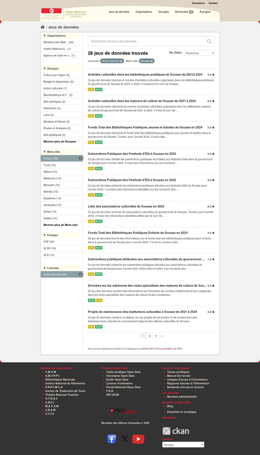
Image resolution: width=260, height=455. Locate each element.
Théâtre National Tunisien (62, 394)
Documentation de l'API (169, 348)
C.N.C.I (49, 402)
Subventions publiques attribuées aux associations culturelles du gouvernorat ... (146, 259)
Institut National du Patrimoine (65, 383)
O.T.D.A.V (51, 398)
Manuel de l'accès (178, 375)
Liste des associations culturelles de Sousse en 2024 (126, 206)
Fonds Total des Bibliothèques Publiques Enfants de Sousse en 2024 (138, 232)
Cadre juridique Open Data (123, 372)
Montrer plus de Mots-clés (61, 225)
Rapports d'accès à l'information (188, 383)
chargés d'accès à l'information (187, 379)
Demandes (183, 11)
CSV (91, 89)
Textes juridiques (178, 372)
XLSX (99, 89)
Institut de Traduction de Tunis (65, 391)
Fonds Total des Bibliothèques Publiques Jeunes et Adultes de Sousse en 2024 (145, 127)
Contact (213, 3)
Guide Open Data (117, 379)
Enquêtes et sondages (181, 412)
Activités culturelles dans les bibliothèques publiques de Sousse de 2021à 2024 (145, 74)
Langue (167, 439)
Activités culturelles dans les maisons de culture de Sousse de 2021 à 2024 (142, 101)
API (152, 348)
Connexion (198, 3)
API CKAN (112, 394)
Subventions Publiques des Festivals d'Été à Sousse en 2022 (132, 180)
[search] (209, 41)
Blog (170, 406)
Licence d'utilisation (119, 383)
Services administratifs (182, 396)
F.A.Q (109, 391)
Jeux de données (119, 11)
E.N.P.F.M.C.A (54, 387)
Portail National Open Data (123, 387)
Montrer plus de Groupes (60, 141)
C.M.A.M (50, 372)
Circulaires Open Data (120, 375)
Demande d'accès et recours (185, 387)
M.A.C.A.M (52, 406)
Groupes (163, 11)
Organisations (144, 11)
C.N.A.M (50, 410)
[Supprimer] (121, 61)
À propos (205, 11)
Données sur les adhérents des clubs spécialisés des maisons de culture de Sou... (147, 285)
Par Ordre (175, 52)
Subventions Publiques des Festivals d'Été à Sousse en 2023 (132, 153)
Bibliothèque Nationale (60, 379)
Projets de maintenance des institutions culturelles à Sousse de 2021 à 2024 (142, 311)
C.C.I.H (49, 413)
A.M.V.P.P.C (52, 375)
